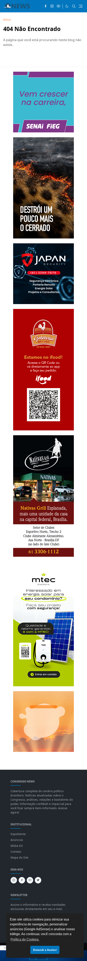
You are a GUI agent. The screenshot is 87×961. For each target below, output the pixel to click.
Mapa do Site (19, 857)
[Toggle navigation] (80, 6)
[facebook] (45, 6)
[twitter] (38, 880)
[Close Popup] (5, 947)
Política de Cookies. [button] (25, 939)
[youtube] (58, 6)
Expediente (18, 834)
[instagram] (52, 6)
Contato (16, 852)
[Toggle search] (73, 6)
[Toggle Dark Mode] (67, 6)
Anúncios (17, 840)
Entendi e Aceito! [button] (45, 949)
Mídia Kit (17, 846)
